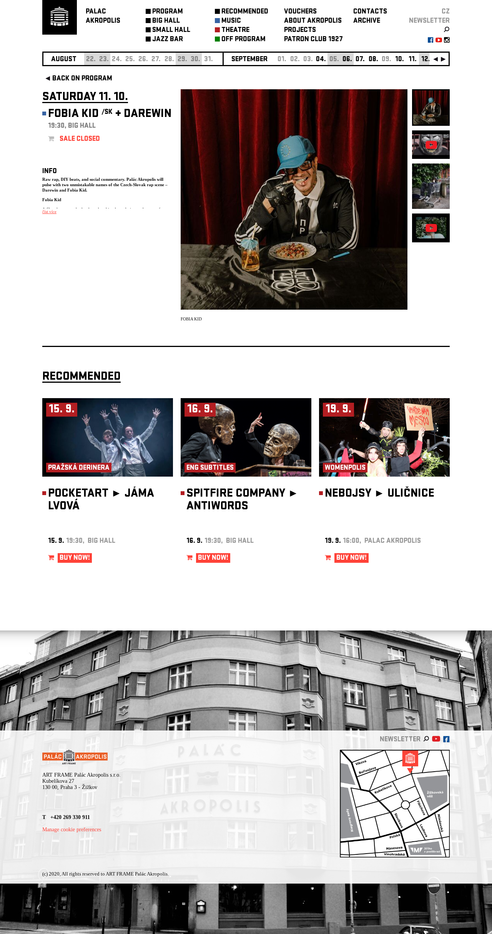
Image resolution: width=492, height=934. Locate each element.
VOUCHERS (300, 12)
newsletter (429, 21)
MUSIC (231, 21)
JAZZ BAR (167, 39)
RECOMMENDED (244, 12)
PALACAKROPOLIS (103, 17)
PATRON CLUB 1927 (313, 39)
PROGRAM (167, 12)
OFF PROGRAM (243, 39)
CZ (446, 12)
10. (399, 59)
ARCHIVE (366, 21)
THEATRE (235, 30)
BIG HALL (166, 21)
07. (360, 59)
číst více (49, 211)
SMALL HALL (171, 30)
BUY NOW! (75, 558)
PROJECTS (300, 30)
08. (373, 59)
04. (321, 59)
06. (347, 59)
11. (413, 59)
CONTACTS (370, 12)
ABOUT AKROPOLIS (313, 21)
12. (425, 59)
